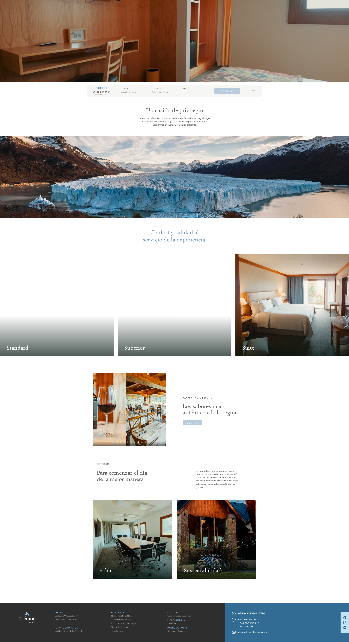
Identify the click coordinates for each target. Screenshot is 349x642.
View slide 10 (145, 442)
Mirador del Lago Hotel (121, 615)
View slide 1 (113, 442)
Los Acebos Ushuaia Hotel (66, 619)
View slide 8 (138, 442)
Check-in (125, 89)
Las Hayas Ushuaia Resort (66, 615)
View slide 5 (127, 442)
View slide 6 (131, 442)
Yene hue (171, 623)
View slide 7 (135, 442)
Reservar (227, 91)
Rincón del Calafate (120, 627)
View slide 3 (120, 442)
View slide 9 (142, 442)
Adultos (187, 89)
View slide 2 (117, 442)
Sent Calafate (117, 631)
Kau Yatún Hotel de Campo (123, 623)
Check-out (157, 89)
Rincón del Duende (176, 631)
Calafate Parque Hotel (121, 619)
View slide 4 (124, 442)
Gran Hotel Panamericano (179, 615)
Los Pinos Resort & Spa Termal (68, 631)
